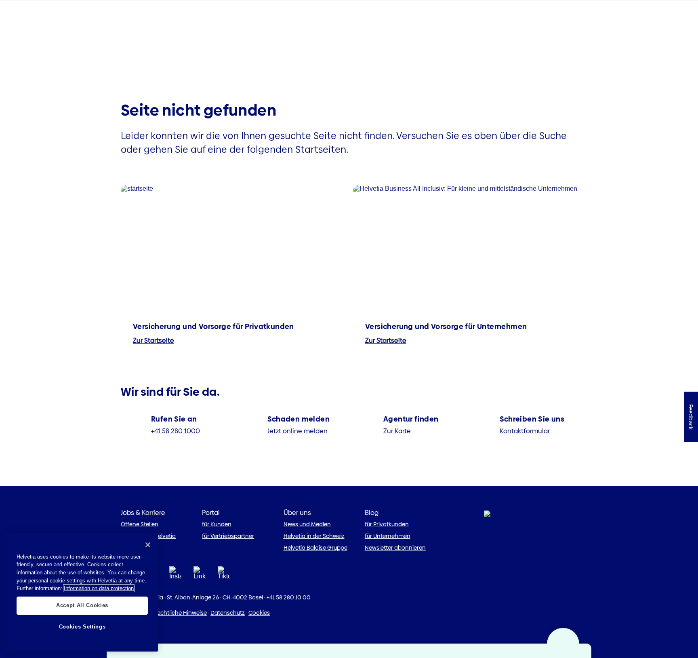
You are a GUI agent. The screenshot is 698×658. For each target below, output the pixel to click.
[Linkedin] (199, 575)
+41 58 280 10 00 (289, 597)
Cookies (259, 613)
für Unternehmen (387, 536)
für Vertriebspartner (228, 536)
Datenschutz (227, 613)
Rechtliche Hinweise (180, 613)
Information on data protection (99, 588)
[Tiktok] (224, 575)
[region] (82, 592)
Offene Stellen (139, 524)
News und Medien (307, 524)
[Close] (148, 545)
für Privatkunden (387, 524)
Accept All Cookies (82, 605)
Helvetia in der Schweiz (314, 536)
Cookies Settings (82, 627)
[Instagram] (175, 575)
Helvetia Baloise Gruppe (315, 548)
